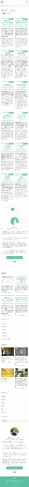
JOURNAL (4, 333)
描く (4, 13)
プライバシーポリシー (11, 482)
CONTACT (5, 336)
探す (4, 403)
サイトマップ (20, 482)
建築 (4, 396)
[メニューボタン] (27, 2)
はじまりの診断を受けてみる (14, 257)
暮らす (4, 412)
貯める (4, 399)
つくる (4, 409)
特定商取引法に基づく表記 (17, 480)
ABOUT (4, 323)
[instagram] (13, 262)
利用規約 (8, 480)
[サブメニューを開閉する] (26, 327)
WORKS (4, 329)
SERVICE (4, 326)
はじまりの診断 (6, 339)
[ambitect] (2, 2)
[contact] (15, 262)
